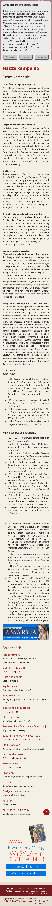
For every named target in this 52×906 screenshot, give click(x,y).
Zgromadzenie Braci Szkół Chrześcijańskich (23, 749)
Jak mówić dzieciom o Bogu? (16, 721)
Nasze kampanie (10, 680)
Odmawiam (10, 57)
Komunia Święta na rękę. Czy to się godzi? (23, 739)
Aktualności (27, 901)
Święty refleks (9, 804)
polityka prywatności (38, 892)
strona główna (11, 888)
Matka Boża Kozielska (13, 767)
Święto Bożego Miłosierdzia (16, 813)
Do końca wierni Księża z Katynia (18, 786)
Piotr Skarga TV (41, 901)
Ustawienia (26, 57)
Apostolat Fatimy (42, 903)
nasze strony (31, 888)
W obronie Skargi (13, 891)
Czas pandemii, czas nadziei (16, 662)
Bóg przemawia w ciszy (14, 730)
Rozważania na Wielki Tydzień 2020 (20, 658)
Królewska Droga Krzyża (14, 758)
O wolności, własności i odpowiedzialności (23, 776)
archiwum (25, 891)
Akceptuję (42, 57)
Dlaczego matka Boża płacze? (17, 690)
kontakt (44, 893)
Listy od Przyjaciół (11, 671)
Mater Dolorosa (10, 711)
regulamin (35, 891)
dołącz (21, 888)
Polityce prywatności (37, 20)
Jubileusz (42, 888)
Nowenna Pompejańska (14, 795)
